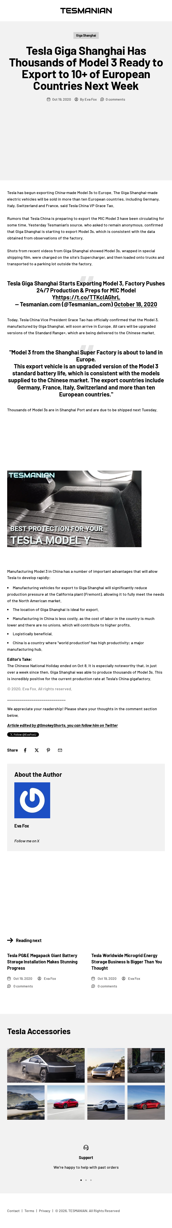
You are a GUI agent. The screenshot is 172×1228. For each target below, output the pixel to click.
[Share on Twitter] (36, 750)
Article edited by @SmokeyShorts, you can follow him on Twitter (62, 725)
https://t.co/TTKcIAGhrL (88, 297)
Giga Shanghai (86, 35)
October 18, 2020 (135, 304)
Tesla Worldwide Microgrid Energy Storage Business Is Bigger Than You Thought (126, 962)
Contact (13, 1210)
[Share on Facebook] (25, 750)
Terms (29, 1210)
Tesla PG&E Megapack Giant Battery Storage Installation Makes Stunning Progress (42, 962)
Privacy (44, 1210)
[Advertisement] (86, 146)
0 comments (115, 99)
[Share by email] (60, 750)
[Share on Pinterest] (48, 750)
